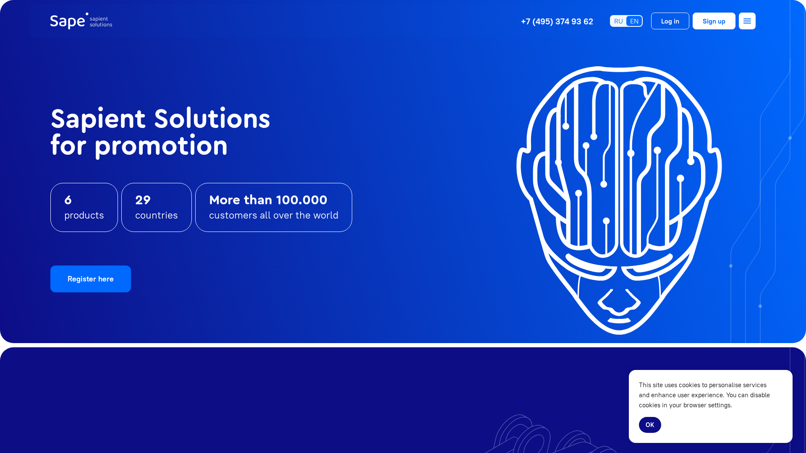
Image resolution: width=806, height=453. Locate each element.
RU (618, 21)
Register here (91, 279)
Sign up (714, 21)
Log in (670, 21)
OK (650, 425)
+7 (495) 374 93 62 (557, 21)
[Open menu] (747, 21)
